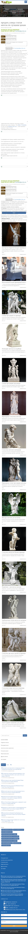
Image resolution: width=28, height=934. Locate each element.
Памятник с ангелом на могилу (11, 587)
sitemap (16, 931)
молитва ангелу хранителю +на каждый (9, 840)
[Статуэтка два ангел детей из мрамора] (14, 640)
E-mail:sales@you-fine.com (20, 31)
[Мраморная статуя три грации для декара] (14, 470)
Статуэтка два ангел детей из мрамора (14, 653)
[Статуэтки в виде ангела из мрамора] (14, 675)
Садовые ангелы (5, 742)
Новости (13, 9)
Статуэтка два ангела (6, 845)
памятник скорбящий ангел (7, 843)
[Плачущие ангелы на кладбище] (14, 335)
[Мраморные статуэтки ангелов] (14, 403)
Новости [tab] (3, 764)
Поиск (25, 735)
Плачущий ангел (5, 745)
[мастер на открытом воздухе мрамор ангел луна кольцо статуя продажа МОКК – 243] (14, 234)
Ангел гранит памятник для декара (13, 722)
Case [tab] (8, 764)
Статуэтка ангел (4, 750)
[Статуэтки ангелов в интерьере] (14, 436)
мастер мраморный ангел (18, 829)
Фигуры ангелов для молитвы (11, 517)
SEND (14, 925)
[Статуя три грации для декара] (14, 370)
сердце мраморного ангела (7, 829)
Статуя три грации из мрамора (11, 315)
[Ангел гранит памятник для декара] (14, 709)
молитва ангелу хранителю (7, 748)
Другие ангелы (4, 756)
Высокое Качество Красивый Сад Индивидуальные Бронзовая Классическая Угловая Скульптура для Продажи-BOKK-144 (13, 814)
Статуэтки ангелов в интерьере (11, 450)
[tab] (11, 764)
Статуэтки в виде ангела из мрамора (13, 688)
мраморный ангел (17, 843)
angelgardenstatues (23, 254)
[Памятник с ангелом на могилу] (14, 574)
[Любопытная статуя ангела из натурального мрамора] (14, 607)
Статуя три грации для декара (11, 383)
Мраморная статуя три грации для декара (14, 483)
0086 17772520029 (22, 125)
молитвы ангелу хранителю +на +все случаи (10, 836)
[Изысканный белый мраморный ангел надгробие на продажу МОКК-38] (14, 269)
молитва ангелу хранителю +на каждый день (10, 838)
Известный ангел (5, 753)
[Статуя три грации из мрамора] (14, 302)
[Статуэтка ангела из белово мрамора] (14, 539)
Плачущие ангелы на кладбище (11, 349)
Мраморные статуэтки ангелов (11, 416)
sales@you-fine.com (12, 126)
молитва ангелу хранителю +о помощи (9, 834)
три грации (3, 759)
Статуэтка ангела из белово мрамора (13, 552)
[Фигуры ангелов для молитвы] (14, 504)
